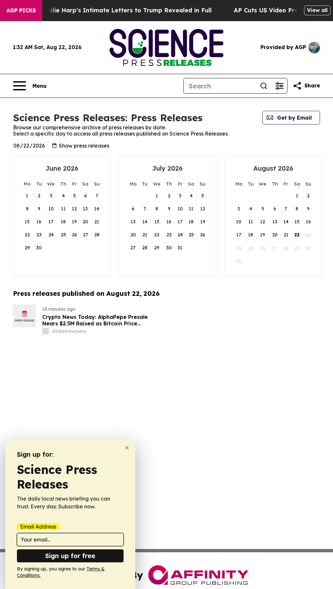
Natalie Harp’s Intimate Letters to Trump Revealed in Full (124, 10)
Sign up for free (70, 556)
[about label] (45, 331)
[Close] (127, 448)
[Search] (264, 85)
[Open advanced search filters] (279, 85)
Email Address (38, 526)
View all (317, 10)
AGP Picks (21, 10)
